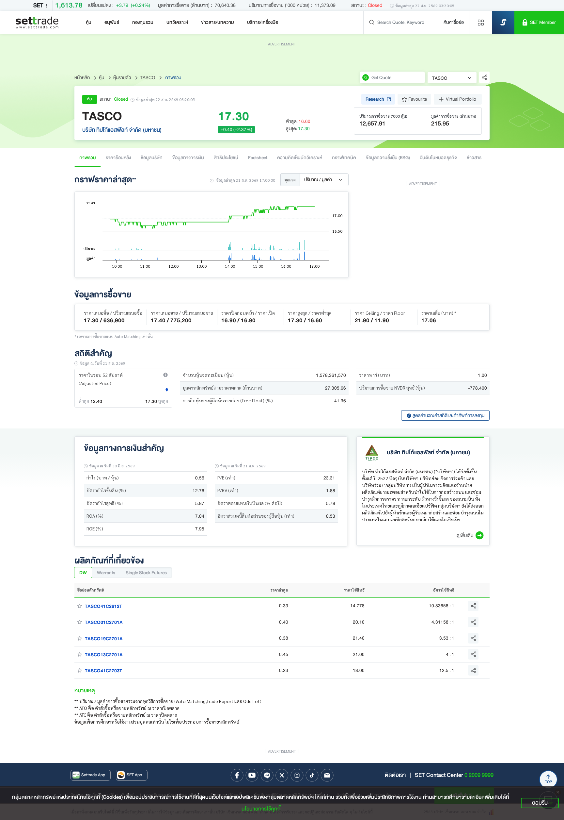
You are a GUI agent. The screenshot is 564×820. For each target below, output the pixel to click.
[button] (165, 374)
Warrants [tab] (106, 573)
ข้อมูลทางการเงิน (188, 157)
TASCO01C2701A (104, 622)
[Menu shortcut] (480, 22)
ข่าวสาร (474, 157)
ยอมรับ (540, 803)
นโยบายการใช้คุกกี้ (261, 809)
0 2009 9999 (479, 775)
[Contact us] (327, 775)
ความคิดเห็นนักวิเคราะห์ (299, 157)
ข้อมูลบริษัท (152, 157)
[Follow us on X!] (282, 775)
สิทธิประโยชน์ (226, 157)
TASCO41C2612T (103, 606)
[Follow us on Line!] (267, 775)
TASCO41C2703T (103, 670)
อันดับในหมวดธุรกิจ (438, 157)
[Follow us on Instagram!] (297, 775)
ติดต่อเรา (395, 775)
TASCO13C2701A (104, 654)
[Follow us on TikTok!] (312, 775)
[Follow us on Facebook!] (237, 775)
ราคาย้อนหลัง (118, 157)
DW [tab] (83, 573)
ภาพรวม (87, 157)
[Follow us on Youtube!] (252, 775)
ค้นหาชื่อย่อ (454, 22)
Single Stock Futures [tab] (146, 573)
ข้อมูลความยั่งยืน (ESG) (388, 157)
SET (38, 5)
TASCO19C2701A (104, 638)
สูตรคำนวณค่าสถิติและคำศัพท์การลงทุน (448, 415)
